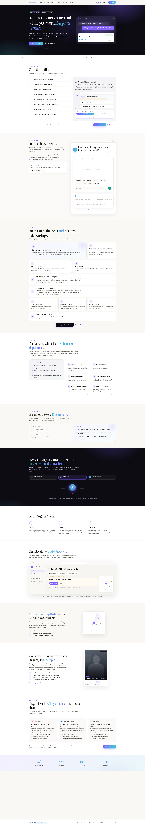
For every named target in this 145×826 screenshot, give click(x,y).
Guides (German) (84, 822)
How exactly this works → (36, 683)
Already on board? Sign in (40, 806)
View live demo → (99, 124)
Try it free (112, 2)
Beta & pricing (69, 2)
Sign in (104, 2)
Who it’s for (53, 2)
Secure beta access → (42, 802)
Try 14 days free (111, 124)
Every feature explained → (82, 324)
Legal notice (92, 822)
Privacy (97, 822)
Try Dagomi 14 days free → (65, 325)
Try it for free (109, 746)
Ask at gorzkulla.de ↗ (37, 170)
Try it (48, 2)
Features (42, 2)
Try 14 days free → (36, 43)
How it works (61, 2)
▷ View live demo (57, 802)
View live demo (50, 43)
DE (96, 2)
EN (99, 2)
